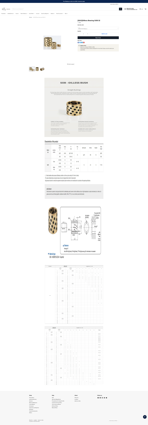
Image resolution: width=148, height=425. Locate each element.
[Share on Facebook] (78, 42)
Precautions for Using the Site (58, 401)
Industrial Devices (10, 13)
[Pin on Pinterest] (84, 42)
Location (76, 399)
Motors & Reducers (24, 13)
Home (30, 17)
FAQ (53, 397)
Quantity (79, 31)
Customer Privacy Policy (57, 402)
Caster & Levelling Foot (45, 13)
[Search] (120, 9)
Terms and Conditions (56, 404)
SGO (80, 22)
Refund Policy (54, 407)
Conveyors (37, 13)
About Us (76, 397)
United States (114, 4)
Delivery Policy (55, 406)
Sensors (17, 13)
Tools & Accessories (59, 13)
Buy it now (98, 37)
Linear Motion (31, 13)
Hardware (52, 13)
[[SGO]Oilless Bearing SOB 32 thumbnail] (32, 69)
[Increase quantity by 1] (87, 33)
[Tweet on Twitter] (80, 42)
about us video (78, 401)
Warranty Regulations (56, 399)
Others (66, 13)
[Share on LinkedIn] (82, 42)
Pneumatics (3, 13)
